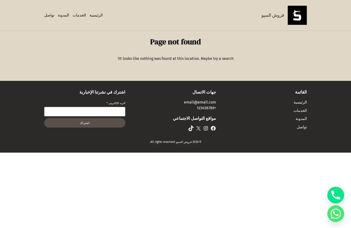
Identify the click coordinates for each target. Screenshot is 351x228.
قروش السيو (272, 15)
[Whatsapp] (335, 213)
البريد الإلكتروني (115, 103)
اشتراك (85, 123)
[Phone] (335, 195)
